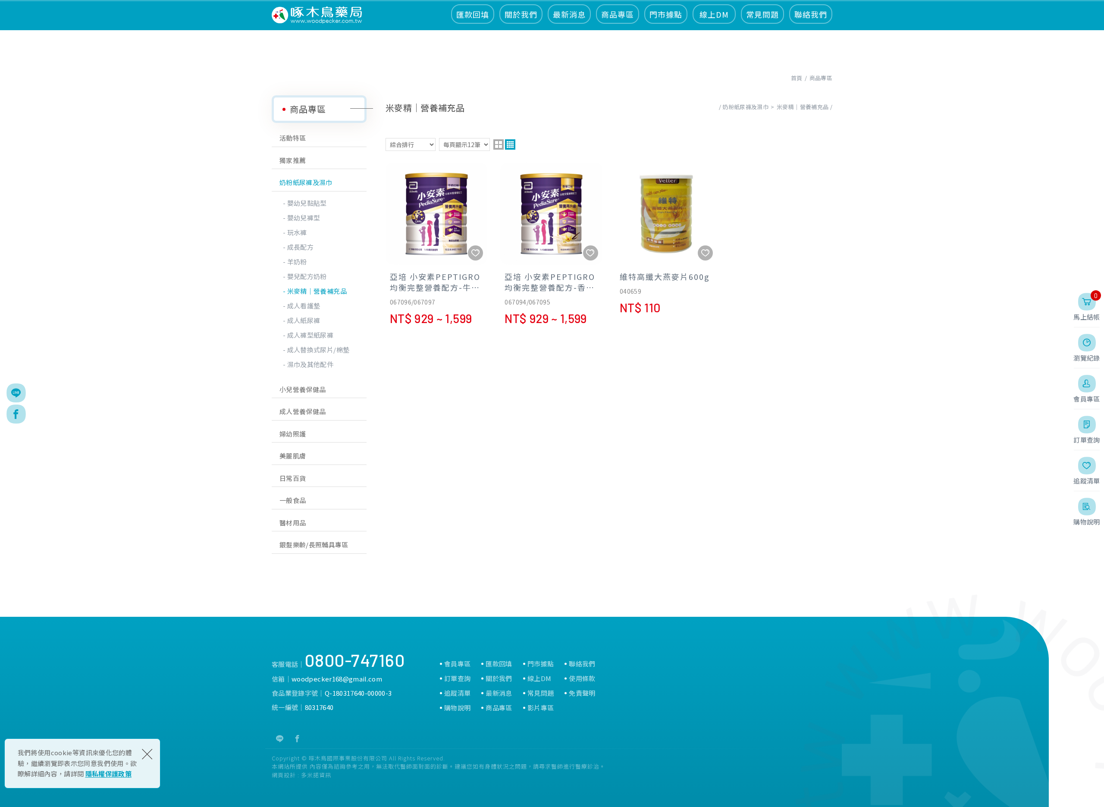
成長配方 (300, 246)
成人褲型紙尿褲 (310, 334)
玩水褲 (297, 232)
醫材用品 (292, 522)
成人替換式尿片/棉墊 (318, 349)
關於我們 (521, 14)
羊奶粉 (297, 261)
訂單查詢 (457, 678)
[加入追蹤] (475, 253)
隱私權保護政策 (108, 773)
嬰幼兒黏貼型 (307, 202)
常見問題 (762, 14)
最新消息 (569, 14)
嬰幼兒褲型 (303, 217)
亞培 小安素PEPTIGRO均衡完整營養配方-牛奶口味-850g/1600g (437, 243)
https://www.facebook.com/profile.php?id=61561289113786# (297, 738)
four (510, 144)
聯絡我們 (810, 14)
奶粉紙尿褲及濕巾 (305, 182)
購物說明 (457, 708)
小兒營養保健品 (302, 389)
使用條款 (582, 678)
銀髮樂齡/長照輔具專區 (313, 544)
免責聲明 (582, 693)
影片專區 (540, 708)
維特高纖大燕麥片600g (666, 238)
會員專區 (457, 664)
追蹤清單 (457, 693)
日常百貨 (292, 478)
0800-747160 (355, 660)
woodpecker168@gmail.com (337, 678)
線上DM (714, 14)
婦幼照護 (292, 433)
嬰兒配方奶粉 (307, 276)
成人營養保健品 (302, 411)
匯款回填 (472, 14)
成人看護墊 (303, 305)
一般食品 (292, 500)
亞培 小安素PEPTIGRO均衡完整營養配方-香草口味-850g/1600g (551, 243)
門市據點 (665, 14)
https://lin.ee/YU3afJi (279, 738)
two (498, 144)
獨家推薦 (292, 160)
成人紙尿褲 (303, 320)
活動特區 (292, 137)
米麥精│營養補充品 (317, 290)
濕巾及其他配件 (310, 364)
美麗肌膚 (292, 455)
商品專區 (617, 14)
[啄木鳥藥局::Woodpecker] (317, 15)
